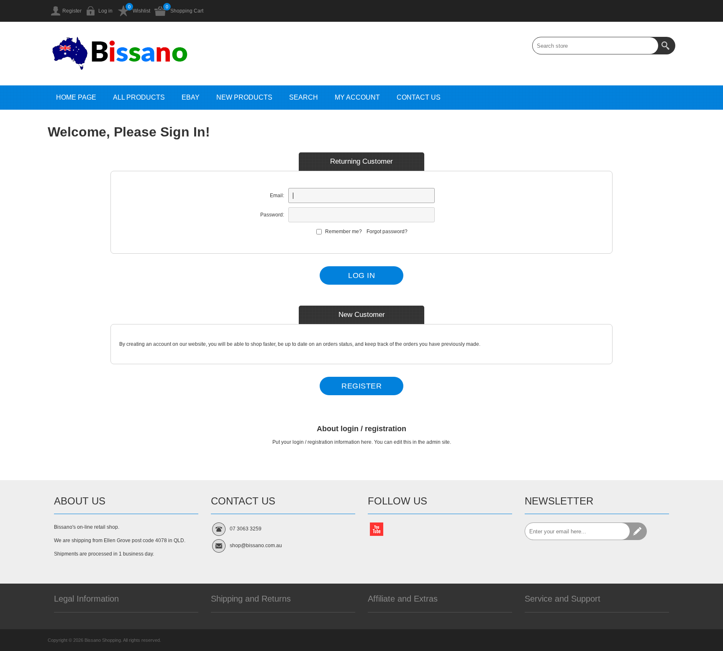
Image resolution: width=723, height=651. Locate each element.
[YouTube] (376, 529)
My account (357, 97)
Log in (105, 11)
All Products (139, 97)
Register (72, 11)
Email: (277, 195)
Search (303, 97)
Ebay (191, 97)
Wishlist (141, 11)
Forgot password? (387, 231)
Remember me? (343, 231)
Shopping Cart (186, 11)
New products (244, 97)
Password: (272, 215)
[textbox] (595, 45)
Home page (76, 97)
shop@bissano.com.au (256, 545)
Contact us (419, 97)
